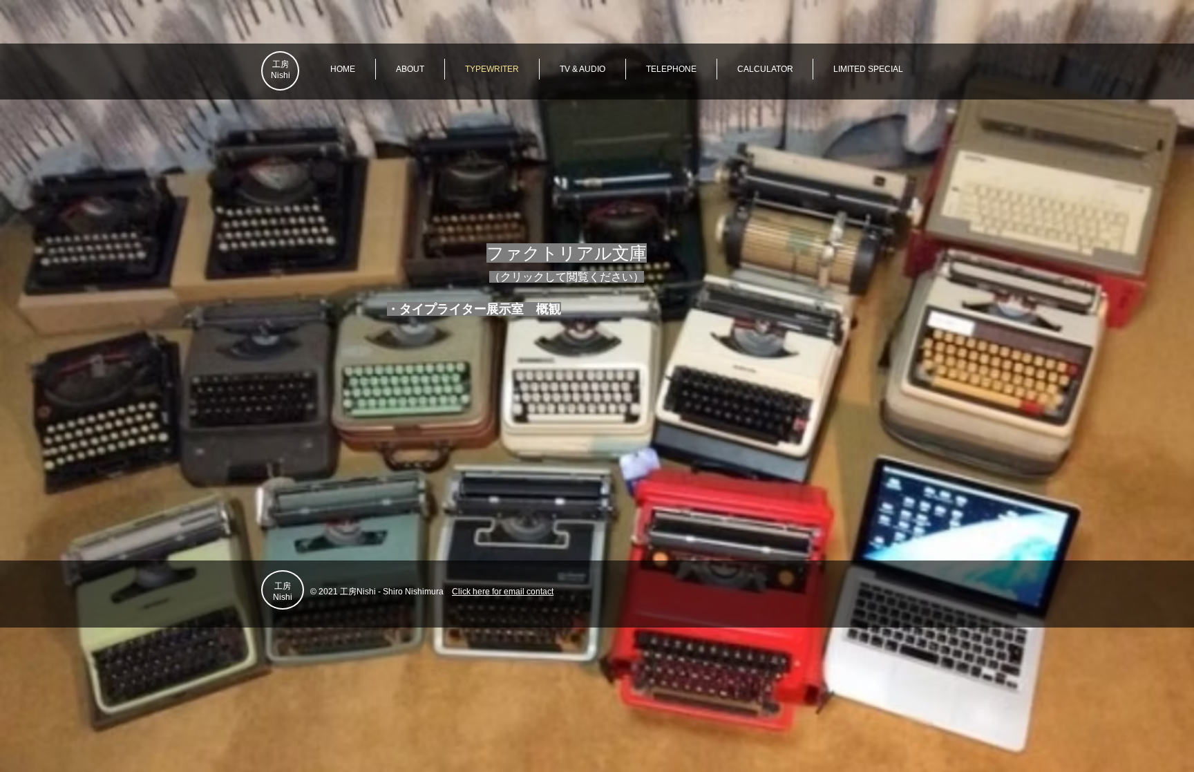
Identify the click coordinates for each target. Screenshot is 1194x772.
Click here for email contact (502, 591)
